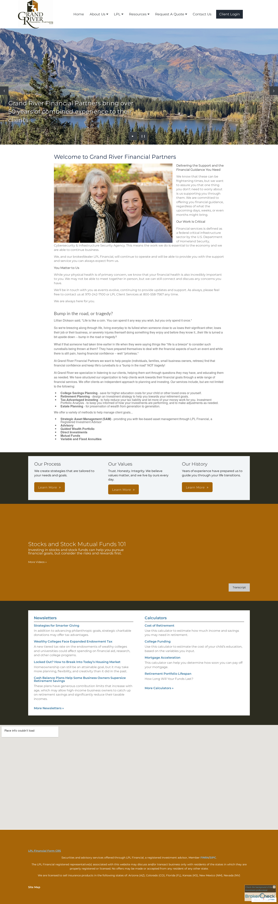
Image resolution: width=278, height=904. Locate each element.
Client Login (229, 14)
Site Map (34, 887)
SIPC (213, 857)
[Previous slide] (4, 90)
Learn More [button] (47, 487)
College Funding (158, 641)
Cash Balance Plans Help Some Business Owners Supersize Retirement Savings (80, 679)
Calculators (156, 618)
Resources (138, 14)
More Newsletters (49, 708)
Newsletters (45, 618)
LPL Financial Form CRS (44, 850)
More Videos (37, 562)
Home (78, 14)
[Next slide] (273, 90)
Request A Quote (169, 14)
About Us (97, 14)
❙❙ (143, 136)
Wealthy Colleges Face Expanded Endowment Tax (73, 641)
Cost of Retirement (159, 625)
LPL (117, 14)
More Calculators (159, 688)
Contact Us (202, 14)
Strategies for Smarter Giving (56, 625)
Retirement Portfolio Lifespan (168, 673)
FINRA (204, 857)
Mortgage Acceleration (162, 657)
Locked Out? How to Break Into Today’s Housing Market (77, 662)
